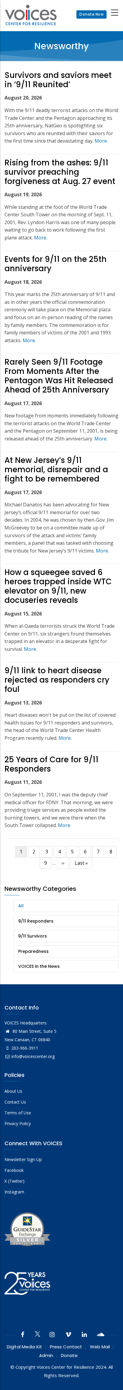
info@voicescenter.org (33, 1056)
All (21, 906)
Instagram (14, 1192)
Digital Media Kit (24, 1347)
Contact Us (15, 1102)
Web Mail (100, 1347)
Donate (69, 1355)
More (101, 141)
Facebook (14, 1170)
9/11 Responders (35, 921)
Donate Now (91, 14)
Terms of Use (17, 1113)
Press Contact (66, 1347)
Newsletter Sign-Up (23, 1159)
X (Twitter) (14, 1181)
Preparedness (33, 951)
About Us (13, 1091)
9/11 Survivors (32, 936)
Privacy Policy (17, 1123)
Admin (46, 1355)
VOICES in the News (39, 966)
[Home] (30, 14)
